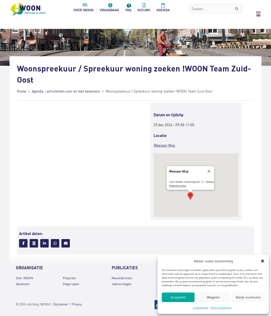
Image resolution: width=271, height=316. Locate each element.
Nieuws (143, 10)
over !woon (83, 10)
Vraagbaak (109, 10)
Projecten (69, 278)
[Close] (209, 171)
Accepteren (178, 297)
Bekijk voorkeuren (248, 297)
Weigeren (213, 297)
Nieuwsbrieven (122, 278)
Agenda (163, 10)
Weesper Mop (164, 145)
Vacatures (22, 284)
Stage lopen (71, 284)
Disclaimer (60, 304)
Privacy (77, 304)
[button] (262, 261)
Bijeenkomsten (177, 185)
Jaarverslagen (121, 284)
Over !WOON (24, 278)
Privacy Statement (221, 307)
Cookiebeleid (200, 307)
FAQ (128, 10)
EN (258, 12)
